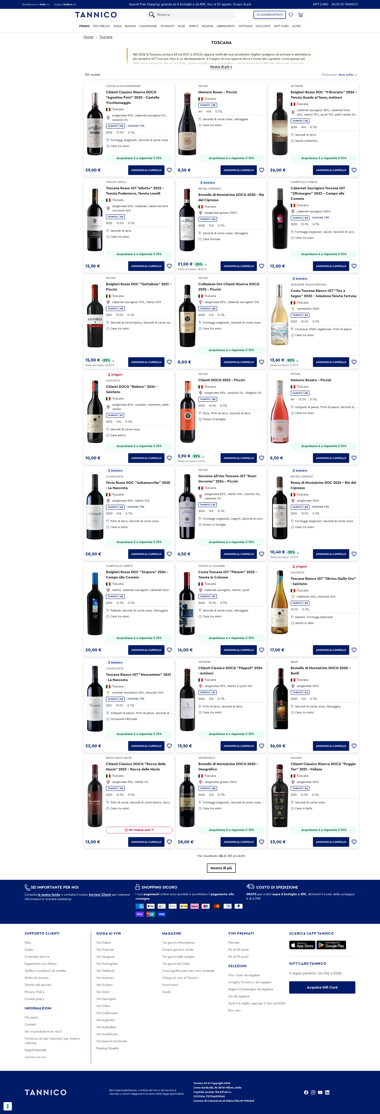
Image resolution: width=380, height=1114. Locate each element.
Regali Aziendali (35, 1050)
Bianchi (130, 26)
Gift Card (320, 4)
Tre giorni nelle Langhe (178, 956)
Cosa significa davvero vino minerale (188, 970)
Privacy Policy (34, 992)
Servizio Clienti (100, 894)
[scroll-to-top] (370, 1092)
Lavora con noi (35, 1057)
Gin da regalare (239, 996)
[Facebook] (306, 1092)
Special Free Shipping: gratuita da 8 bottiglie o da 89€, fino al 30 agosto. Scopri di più (190, 4)
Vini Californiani (107, 1013)
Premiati (233, 942)
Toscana (105, 37)
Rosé (181, 26)
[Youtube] (320, 1092)
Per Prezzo (101, 26)
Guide (166, 992)
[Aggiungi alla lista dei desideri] (169, 170)
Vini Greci (103, 992)
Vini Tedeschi (105, 970)
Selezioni (237, 966)
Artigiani (245, 26)
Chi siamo (31, 1017)
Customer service (37, 956)
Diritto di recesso (37, 978)
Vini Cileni (103, 1006)
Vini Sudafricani (107, 1034)
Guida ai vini (108, 933)
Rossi (117, 26)
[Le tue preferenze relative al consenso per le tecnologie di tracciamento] (8, 1106)
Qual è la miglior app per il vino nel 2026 (256, 1003)
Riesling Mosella (107, 1048)
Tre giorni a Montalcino (178, 942)
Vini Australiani (106, 1027)
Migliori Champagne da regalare (250, 989)
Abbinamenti (226, 26)
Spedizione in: (34, 4)
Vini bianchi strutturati (111, 1041)
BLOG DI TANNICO (345, 4)
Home (88, 37)
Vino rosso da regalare (244, 975)
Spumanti (167, 26)
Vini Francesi (105, 949)
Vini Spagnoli (105, 956)
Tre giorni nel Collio (176, 963)
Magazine (171, 933)
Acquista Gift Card (322, 987)
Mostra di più (221, 868)
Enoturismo (170, 985)
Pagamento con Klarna (41, 963)
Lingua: (63, 4)
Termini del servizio (38, 985)
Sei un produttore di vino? (43, 1031)
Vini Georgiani (106, 999)
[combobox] (194, 15)
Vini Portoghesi (107, 963)
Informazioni (38, 1008)
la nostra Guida (49, 894)
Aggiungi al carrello (146, 170)
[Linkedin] (327, 1092)
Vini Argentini (105, 1020)
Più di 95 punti (238, 956)
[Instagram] (313, 1092)
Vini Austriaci (105, 978)
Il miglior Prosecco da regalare (249, 982)
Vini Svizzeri (104, 985)
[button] (291, 15)
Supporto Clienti (42, 933)
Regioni (207, 26)
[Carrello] (300, 15)
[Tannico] (96, 15)
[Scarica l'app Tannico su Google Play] (331, 945)
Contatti (30, 1024)
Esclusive (263, 26)
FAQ (27, 942)
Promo (84, 26)
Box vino (234, 1010)
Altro (296, 26)
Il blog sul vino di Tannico (180, 978)
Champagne (148, 26)
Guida (29, 949)
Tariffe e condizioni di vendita (45, 970)
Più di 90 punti (238, 949)
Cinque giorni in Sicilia (177, 949)
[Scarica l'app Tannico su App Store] (302, 945)
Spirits (193, 26)
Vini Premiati (241, 933)
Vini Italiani (103, 942)
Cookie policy (34, 999)
